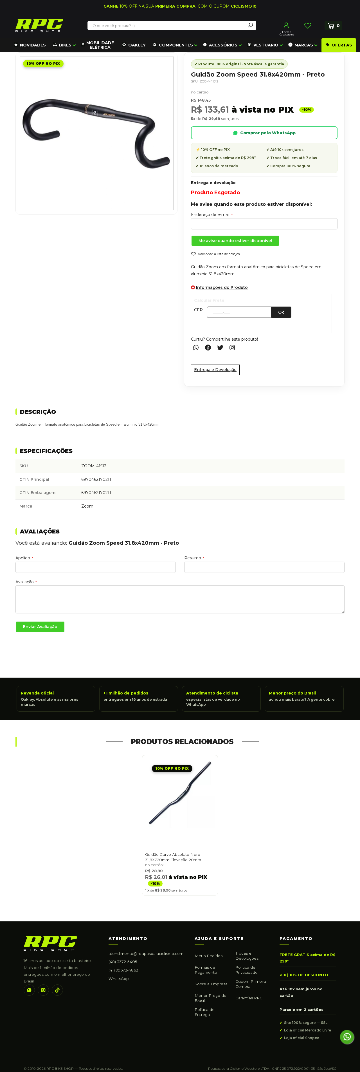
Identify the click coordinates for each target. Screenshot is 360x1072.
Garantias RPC (248, 998)
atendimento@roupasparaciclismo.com (146, 953)
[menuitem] (29, 45)
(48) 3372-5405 (123, 961)
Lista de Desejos (308, 26)
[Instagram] (43, 990)
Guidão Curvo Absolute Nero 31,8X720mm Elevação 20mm (173, 857)
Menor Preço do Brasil (210, 998)
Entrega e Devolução (215, 369)
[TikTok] (57, 990)
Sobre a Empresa (211, 984)
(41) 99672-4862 (123, 970)
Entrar (286, 25)
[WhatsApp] (29, 990)
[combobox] (166, 25)
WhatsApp (119, 978)
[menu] (184, 45)
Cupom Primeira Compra (250, 984)
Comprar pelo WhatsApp (268, 132)
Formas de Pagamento (206, 970)
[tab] (180, 412)
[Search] (250, 25)
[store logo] (39, 25)
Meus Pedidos (208, 955)
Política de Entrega (205, 1012)
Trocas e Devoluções (246, 956)
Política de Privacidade (246, 970)
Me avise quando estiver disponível (235, 240)
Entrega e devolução (213, 182)
